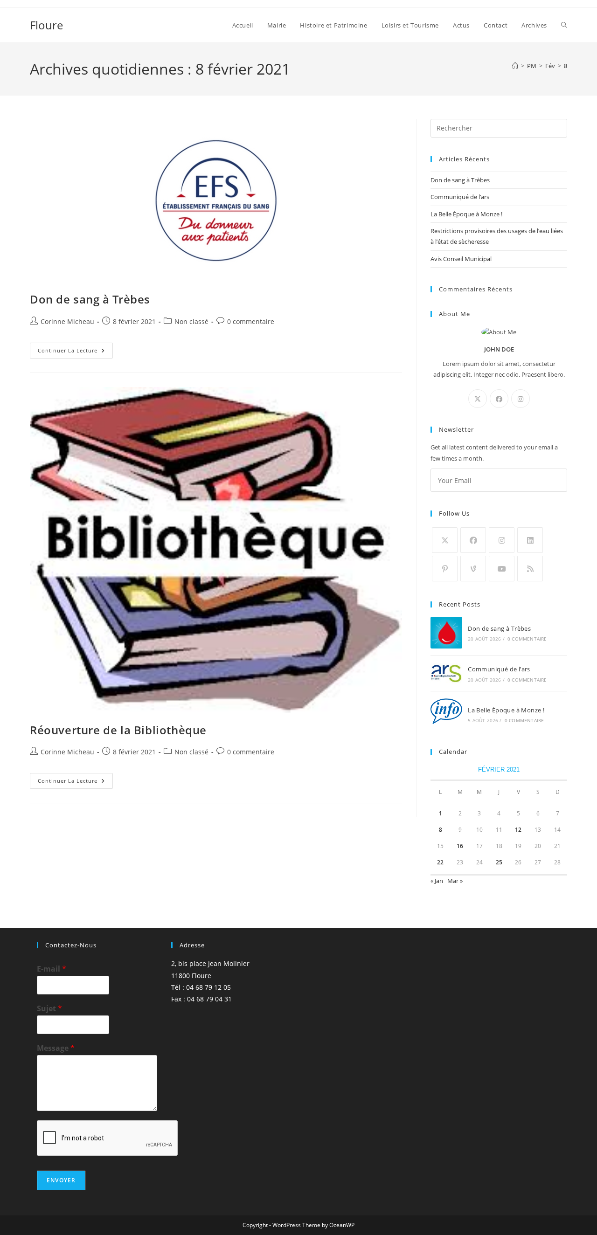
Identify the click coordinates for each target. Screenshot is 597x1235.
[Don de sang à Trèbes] (446, 633)
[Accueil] (515, 66)
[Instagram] (520, 398)
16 (460, 846)
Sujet (49, 1009)
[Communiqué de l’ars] (446, 673)
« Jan (436, 880)
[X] (477, 398)
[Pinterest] (445, 568)
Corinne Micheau (67, 321)
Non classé (191, 321)
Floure (46, 25)
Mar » (455, 880)
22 (440, 862)
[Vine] (473, 568)
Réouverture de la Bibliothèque (118, 730)
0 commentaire (250, 321)
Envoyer (61, 1180)
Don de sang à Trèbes (90, 299)
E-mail (51, 969)
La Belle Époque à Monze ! (466, 214)
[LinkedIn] (530, 540)
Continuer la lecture (75, 352)
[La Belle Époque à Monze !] (446, 714)
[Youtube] (501, 568)
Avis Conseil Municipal (461, 259)
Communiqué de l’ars (459, 197)
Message (56, 1048)
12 (518, 830)
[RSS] (530, 568)
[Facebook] (499, 398)
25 (499, 862)
